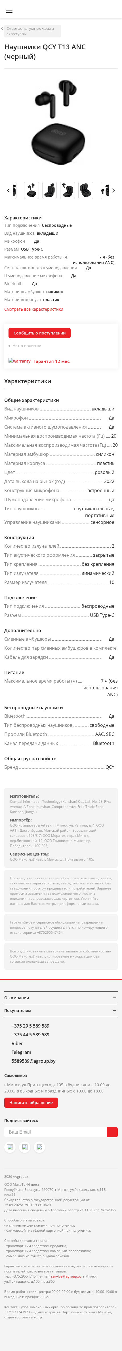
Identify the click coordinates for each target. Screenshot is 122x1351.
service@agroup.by (66, 1276)
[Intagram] (10, 1147)
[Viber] (24, 1147)
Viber (17, 1043)
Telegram (21, 1052)
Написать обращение (31, 1102)
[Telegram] (39, 1147)
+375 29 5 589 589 (30, 1026)
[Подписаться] (112, 1132)
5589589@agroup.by (34, 1061)
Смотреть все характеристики (33, 309)
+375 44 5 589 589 (30, 1035)
